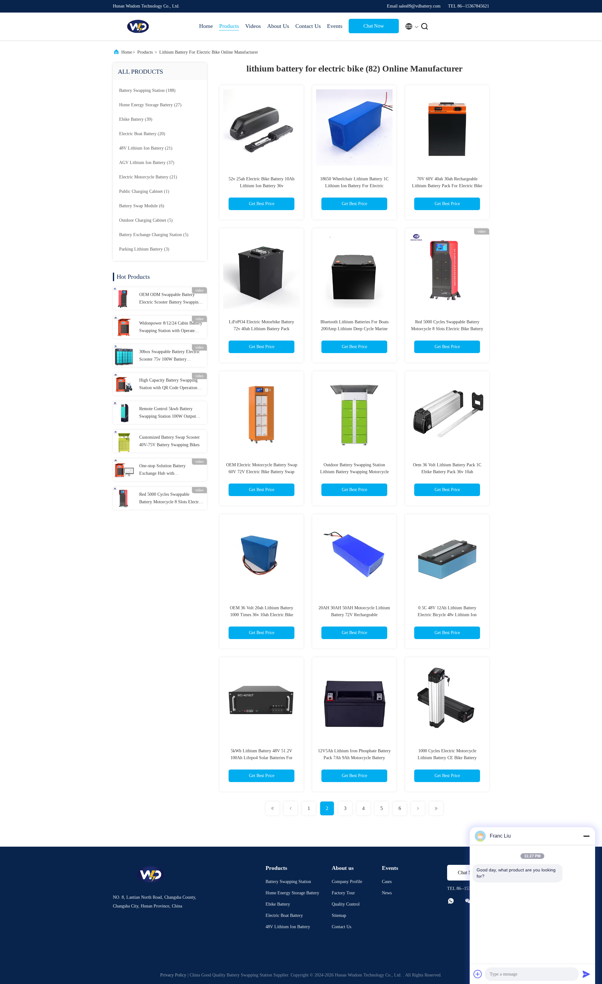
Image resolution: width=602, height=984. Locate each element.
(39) (135, 119)
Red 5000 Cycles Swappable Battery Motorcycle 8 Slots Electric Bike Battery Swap (170, 499)
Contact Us (308, 26)
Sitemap (339, 915)
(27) (150, 105)
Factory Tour (343, 893)
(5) (146, 220)
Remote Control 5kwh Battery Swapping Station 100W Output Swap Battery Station (167, 413)
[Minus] (586, 836)
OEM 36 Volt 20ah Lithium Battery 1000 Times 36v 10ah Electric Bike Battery (261, 615)
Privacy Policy (173, 975)
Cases (387, 881)
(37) (146, 162)
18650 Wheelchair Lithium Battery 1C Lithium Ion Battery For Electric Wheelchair (354, 186)
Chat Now (373, 26)
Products (229, 26)
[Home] (138, 26)
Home (206, 26)
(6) (141, 206)
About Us (278, 26)
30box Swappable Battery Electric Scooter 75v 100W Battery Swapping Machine (169, 356)
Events (334, 26)
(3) (144, 249)
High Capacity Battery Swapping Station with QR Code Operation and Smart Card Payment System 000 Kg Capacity (168, 385)
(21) (145, 148)
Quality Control (346, 904)
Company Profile (347, 881)
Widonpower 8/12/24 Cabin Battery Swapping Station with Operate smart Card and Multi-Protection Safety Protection (170, 328)
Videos (253, 26)
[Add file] (477, 974)
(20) (142, 133)
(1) (144, 191)
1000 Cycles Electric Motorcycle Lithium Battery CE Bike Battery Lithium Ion (447, 758)
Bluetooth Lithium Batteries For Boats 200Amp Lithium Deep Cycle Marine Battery (354, 329)
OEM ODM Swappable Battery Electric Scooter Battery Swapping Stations (170, 299)
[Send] (586, 974)
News (387, 893)
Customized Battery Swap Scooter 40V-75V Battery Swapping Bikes (169, 441)
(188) (147, 90)
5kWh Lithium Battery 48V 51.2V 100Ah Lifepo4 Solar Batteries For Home (261, 758)
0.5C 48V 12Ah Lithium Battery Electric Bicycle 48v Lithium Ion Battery (447, 615)
